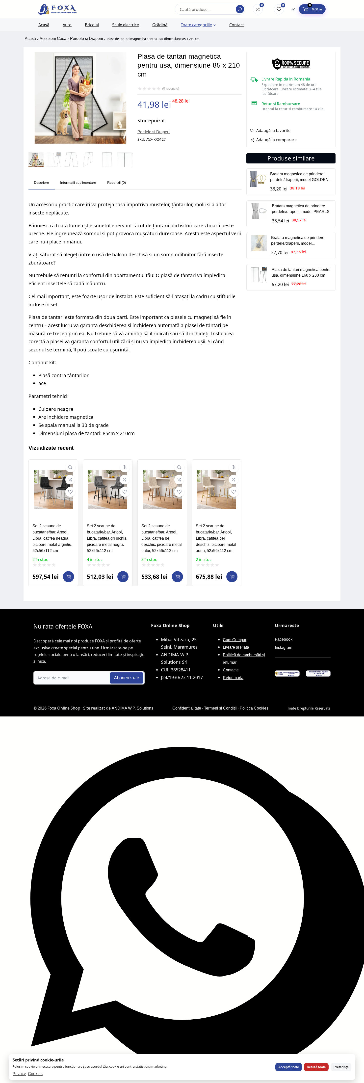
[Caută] (240, 9)
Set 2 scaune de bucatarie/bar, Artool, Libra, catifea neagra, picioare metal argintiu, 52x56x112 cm (52, 538)
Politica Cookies (254, 708)
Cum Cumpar (234, 640)
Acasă (30, 38)
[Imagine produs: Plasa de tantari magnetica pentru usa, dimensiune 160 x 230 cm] (259, 281)
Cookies (35, 1074)
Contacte (231, 670)
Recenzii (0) (116, 183)
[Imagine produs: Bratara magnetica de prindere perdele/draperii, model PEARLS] (259, 218)
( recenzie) (170, 88)
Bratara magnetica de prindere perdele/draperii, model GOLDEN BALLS (299, 179)
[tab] (41, 183)
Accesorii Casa (53, 38)
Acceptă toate (288, 1067)
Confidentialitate (186, 708)
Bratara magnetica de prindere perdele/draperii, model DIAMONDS (297, 243)
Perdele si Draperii (86, 38)
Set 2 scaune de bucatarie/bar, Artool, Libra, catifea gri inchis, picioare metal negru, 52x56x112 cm (107, 538)
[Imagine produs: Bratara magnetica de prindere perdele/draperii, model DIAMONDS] (259, 249)
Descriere (41, 183)
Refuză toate (316, 1067)
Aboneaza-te (126, 677)
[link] (53, 522)
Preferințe (341, 1067)
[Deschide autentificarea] (293, 9)
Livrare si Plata (236, 647)
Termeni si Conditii (220, 708)
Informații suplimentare (78, 183)
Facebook (283, 639)
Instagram (283, 647)
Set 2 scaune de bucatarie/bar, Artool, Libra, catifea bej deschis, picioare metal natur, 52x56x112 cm (161, 538)
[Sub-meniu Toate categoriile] (214, 25)
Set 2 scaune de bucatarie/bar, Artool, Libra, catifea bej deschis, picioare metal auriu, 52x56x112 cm (216, 538)
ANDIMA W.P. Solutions (132, 708)
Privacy (19, 1074)
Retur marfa (233, 678)
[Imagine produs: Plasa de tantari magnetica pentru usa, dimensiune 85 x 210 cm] (80, 142)
